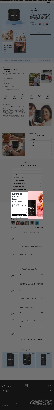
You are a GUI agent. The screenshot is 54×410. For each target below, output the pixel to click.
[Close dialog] (41, 193)
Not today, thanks (19, 217)
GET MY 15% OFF (19, 215)
